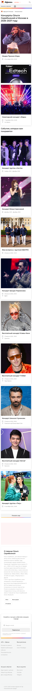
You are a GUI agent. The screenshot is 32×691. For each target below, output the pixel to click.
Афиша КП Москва (8, 11)
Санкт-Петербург (21, 647)
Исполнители (18, 11)
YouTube (19, 672)
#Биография (15, 599)
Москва (19, 645)
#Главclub (8, 603)
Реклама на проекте (6, 645)
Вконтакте (19, 670)
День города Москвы (6, 674)
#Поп (7, 599)
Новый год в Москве (6, 672)
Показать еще (16, 515)
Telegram (19, 674)
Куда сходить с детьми (7, 670)
